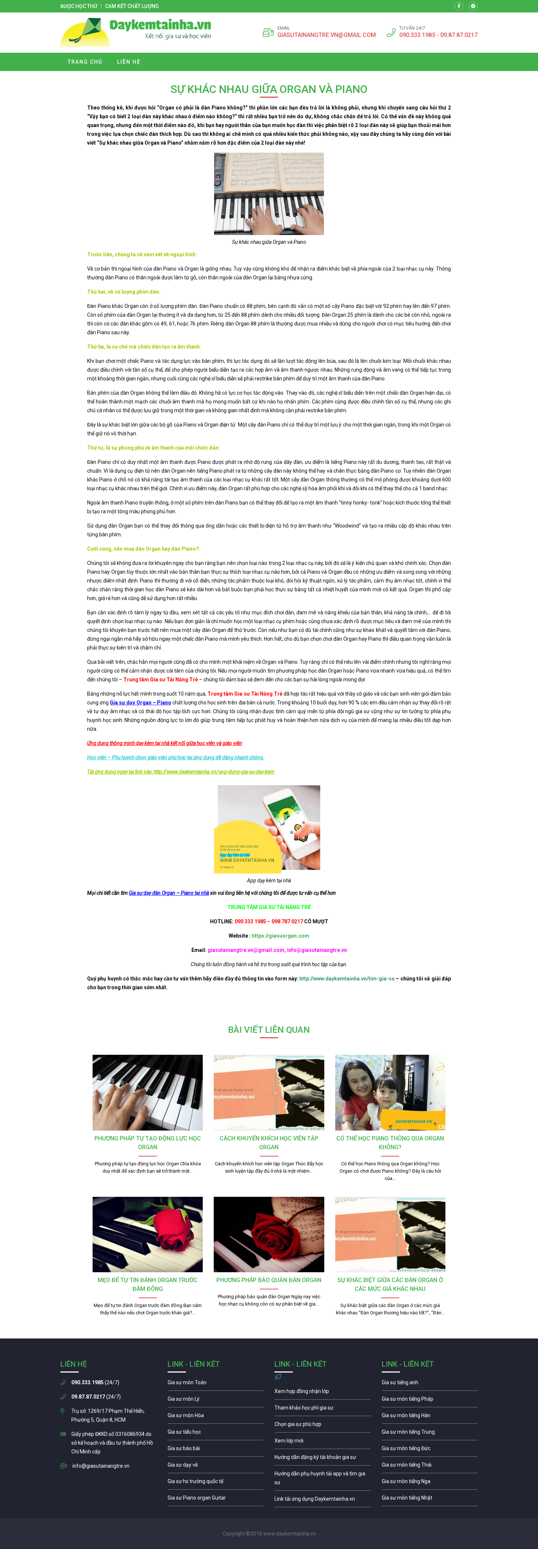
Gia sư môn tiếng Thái (430, 1466)
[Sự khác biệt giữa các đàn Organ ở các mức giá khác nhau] (390, 1234)
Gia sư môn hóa (216, 1417)
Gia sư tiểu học (216, 1433)
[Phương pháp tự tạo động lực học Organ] (148, 1092)
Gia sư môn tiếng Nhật (430, 1499)
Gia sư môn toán (216, 1384)
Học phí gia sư (322, 1409)
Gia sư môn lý (216, 1401)
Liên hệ (129, 62)
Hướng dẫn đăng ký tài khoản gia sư (322, 1459)
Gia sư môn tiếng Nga (322, 1500)
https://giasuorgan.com (280, 936)
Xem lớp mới (322, 1442)
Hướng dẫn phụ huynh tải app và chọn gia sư (322, 1479)
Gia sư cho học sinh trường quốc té (216, 1483)
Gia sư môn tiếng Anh (430, 1384)
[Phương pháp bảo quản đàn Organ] (269, 1234)
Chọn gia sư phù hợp (322, 1426)
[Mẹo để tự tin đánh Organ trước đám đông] (148, 1234)
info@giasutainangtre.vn (101, 1466)
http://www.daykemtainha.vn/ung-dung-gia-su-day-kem (214, 772)
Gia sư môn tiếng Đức (430, 1450)
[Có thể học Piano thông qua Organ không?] (390, 1092)
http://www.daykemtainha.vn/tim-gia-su (347, 979)
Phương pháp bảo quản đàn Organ (268, 1280)
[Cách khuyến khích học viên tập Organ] (269, 1092)
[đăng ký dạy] (135, 32)
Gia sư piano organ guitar (216, 1499)
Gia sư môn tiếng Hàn (430, 1417)
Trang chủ (85, 62)
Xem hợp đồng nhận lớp (322, 1393)
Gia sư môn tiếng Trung (430, 1433)
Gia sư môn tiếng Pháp (430, 1401)
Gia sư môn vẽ (216, 1466)
